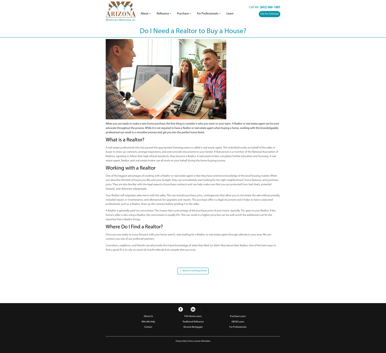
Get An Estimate (269, 14)
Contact (148, 327)
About (145, 13)
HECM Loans (238, 322)
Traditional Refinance (193, 322)
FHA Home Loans (193, 316)
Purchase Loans (238, 316)
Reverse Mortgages (193, 327)
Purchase (183, 13)
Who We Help (148, 322)
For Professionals (207, 13)
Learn (230, 13)
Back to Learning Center (193, 270)
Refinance (163, 13)
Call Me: (264, 7)
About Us (148, 316)
